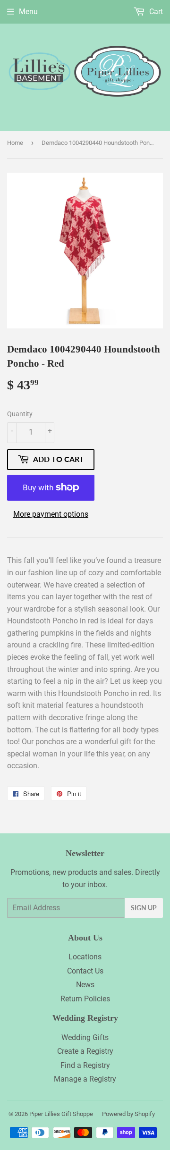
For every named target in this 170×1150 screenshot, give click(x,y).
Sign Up (144, 908)
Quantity (20, 414)
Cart (155, 11)
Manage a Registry (85, 1078)
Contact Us (85, 970)
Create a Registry (85, 1051)
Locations (85, 956)
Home (15, 142)
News (85, 984)
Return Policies (85, 998)
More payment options (50, 514)
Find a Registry (85, 1065)
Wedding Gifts (85, 1037)
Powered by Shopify (128, 1113)
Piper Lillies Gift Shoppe (61, 1113)
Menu (28, 11)
